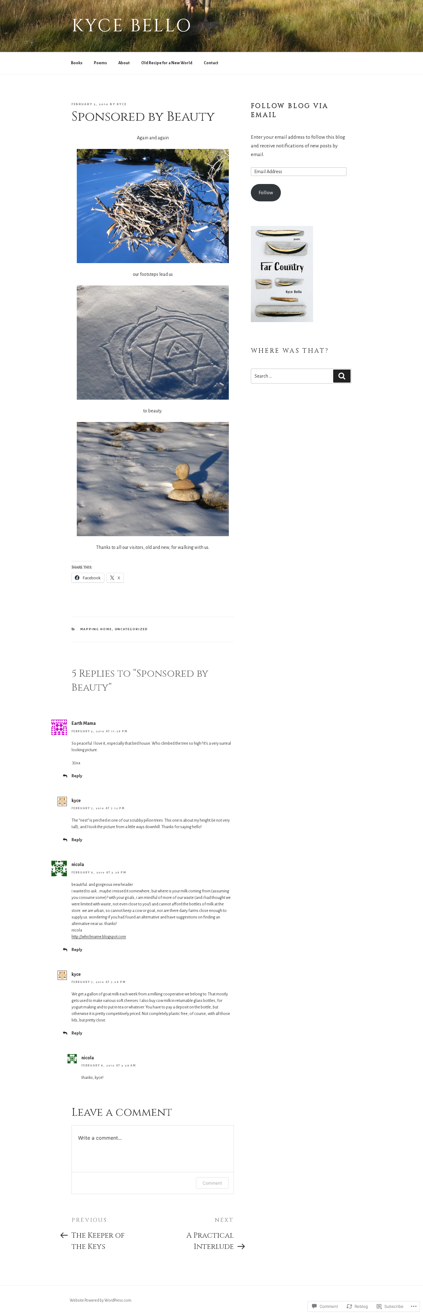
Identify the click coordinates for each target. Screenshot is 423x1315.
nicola (78, 864)
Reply (77, 776)
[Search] (342, 376)
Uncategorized (131, 629)
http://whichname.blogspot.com (99, 937)
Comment (212, 1183)
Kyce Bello (132, 26)
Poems (100, 63)
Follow (266, 192)
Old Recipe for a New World (166, 63)
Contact (211, 63)
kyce (122, 104)
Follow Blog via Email (290, 110)
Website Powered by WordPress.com (100, 1300)
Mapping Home (96, 629)
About (124, 63)
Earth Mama (84, 723)
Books (76, 63)
